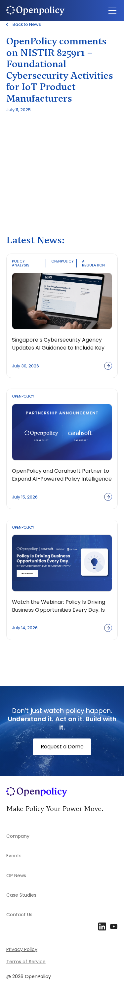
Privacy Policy (21, 949)
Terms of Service (26, 961)
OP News (16, 875)
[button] (111, 11)
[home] (42, 10)
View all (23, 661)
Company (17, 836)
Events (13, 855)
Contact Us (19, 914)
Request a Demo (62, 746)
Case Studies (21, 895)
